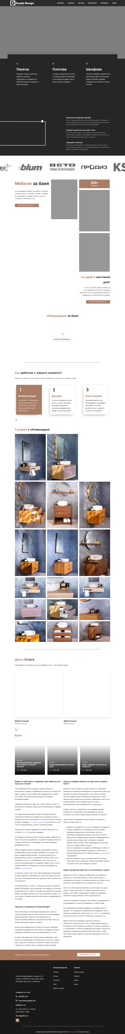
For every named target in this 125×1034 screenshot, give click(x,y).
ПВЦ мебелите (95, 913)
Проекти (104, 3)
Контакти (92, 3)
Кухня (76, 980)
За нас (81, 3)
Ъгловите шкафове (37, 822)
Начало (60, 3)
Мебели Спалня (21, 724)
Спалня (19, 760)
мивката (24, 832)
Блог (114, 3)
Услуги (71, 3)
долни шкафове (26, 868)
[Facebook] (17, 1020)
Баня (76, 984)
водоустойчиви (104, 853)
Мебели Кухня (69, 724)
